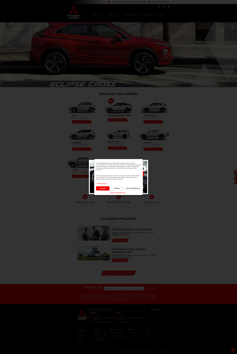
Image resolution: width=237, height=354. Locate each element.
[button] (145, 162)
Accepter (103, 188)
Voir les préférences (133, 188)
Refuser (117, 188)
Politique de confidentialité (117, 192)
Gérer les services (102, 183)
